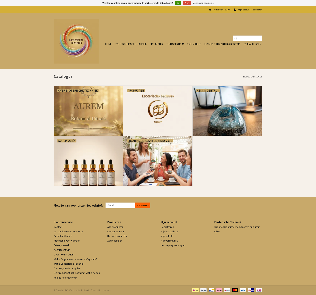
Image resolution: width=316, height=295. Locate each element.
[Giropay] (251, 290)
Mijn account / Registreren (250, 9)
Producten (156, 44)
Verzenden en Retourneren (68, 231)
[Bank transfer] (203, 290)
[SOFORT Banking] (219, 290)
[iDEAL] (195, 290)
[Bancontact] (211, 290)
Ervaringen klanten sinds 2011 (222, 44)
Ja (178, 3)
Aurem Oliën (194, 44)
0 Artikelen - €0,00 (221, 9)
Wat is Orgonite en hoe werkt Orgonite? (75, 259)
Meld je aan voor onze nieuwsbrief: (78, 205)
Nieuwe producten (117, 236)
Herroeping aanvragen (173, 245)
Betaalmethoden (63, 236)
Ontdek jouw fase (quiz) (67, 268)
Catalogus (256, 76)
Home (108, 44)
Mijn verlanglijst (169, 240)
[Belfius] (227, 290)
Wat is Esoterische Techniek (69, 263)
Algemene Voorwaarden (67, 240)
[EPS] (258, 290)
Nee (187, 3)
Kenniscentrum (175, 44)
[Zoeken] (235, 38)
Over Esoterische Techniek (131, 44)
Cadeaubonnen (252, 44)
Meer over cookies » (203, 3)
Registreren (167, 227)
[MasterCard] (235, 290)
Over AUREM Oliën (64, 254)
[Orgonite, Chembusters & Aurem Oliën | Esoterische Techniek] (76, 41)
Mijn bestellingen (170, 231)
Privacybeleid (61, 245)
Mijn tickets (167, 236)
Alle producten (115, 227)
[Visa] (243, 290)
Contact (58, 227)
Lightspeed (107, 290)
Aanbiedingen (114, 240)
